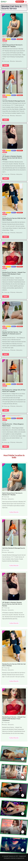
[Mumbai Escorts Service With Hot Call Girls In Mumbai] (12, 197)
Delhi (5, 776)
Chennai (5, 849)
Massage (4, 99)
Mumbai (13, 61)
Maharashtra (19, 61)
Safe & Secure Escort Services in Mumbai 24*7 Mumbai (12, 45)
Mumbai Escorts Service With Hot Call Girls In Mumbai (14, 219)
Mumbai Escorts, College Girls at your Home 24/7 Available (13, 390)
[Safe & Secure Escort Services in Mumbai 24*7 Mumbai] (12, 25)
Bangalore (6, 813)
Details (5, 65)
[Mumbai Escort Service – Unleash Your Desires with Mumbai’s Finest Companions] (12, 253)
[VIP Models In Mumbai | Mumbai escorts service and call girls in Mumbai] (12, 137)
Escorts (4, 154)
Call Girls (4, 43)
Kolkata (5, 794)
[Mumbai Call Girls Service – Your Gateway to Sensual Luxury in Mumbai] (12, 313)
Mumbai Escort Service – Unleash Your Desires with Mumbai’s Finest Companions (14, 274)
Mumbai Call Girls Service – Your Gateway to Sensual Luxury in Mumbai (12, 333)
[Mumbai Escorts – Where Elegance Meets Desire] (12, 416)
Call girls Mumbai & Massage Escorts (13, 101)
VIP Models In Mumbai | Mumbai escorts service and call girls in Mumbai (12, 157)
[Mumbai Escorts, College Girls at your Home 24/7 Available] (12, 370)
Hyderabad (6, 831)
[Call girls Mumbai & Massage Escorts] (12, 81)
